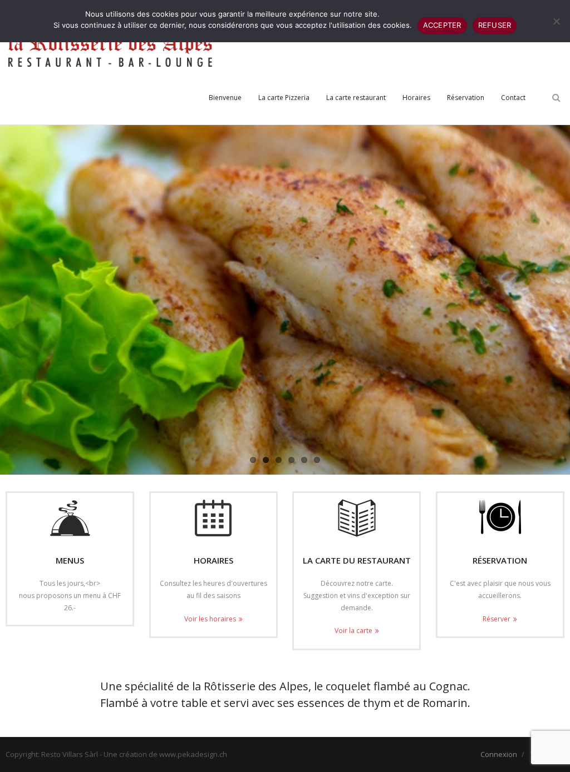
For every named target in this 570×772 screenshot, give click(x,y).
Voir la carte (353, 630)
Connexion (498, 754)
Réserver (496, 619)
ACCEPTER (442, 25)
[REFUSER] (556, 21)
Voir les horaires (210, 619)
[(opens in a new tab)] (356, 518)
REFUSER (495, 25)
